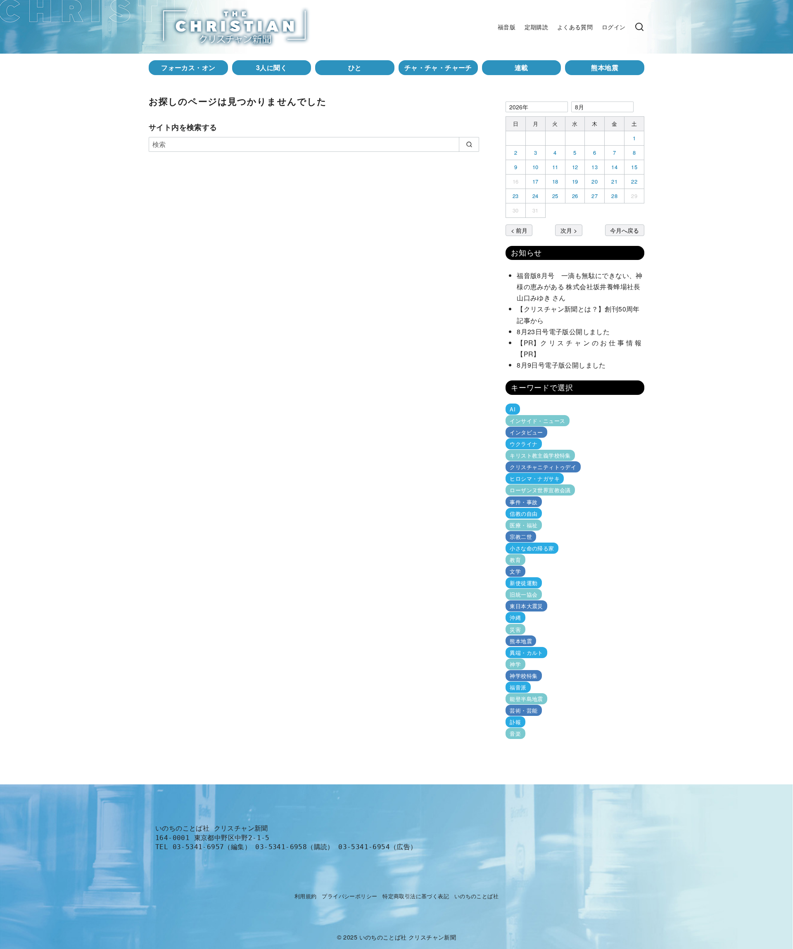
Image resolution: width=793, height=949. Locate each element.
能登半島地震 (526, 699)
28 (614, 196)
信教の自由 (523, 513)
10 (535, 167)
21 (614, 181)
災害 (515, 629)
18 (555, 181)
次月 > (568, 230)
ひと (355, 67)
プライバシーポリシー (349, 896)
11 (555, 167)
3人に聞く (271, 67)
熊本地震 (604, 67)
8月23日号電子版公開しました (563, 331)
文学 (515, 571)
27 (594, 196)
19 (575, 181)
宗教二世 (521, 537)
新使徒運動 (523, 583)
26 (575, 196)
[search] (469, 144)
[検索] (639, 27)
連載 (521, 67)
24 (535, 196)
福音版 (506, 26)
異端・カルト (526, 652)
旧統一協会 (523, 594)
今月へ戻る (624, 230)
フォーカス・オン (188, 67)
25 (555, 196)
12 (575, 167)
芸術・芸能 (523, 710)
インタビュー (526, 432)
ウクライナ (523, 444)
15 (634, 167)
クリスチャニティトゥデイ (543, 467)
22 (634, 181)
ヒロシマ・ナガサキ (535, 478)
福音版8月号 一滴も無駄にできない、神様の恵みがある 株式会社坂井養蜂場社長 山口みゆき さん (582, 286)
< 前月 (519, 230)
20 (594, 181)
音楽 (515, 733)
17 (535, 181)
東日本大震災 (526, 606)
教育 (515, 560)
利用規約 (305, 896)
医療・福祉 (523, 525)
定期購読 (536, 26)
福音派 (518, 687)
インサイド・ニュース (537, 421)
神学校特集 (523, 676)
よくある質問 (575, 26)
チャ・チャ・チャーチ (438, 67)
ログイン (614, 26)
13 (594, 167)
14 (614, 167)
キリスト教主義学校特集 (540, 455)
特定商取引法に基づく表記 (415, 896)
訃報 (515, 722)
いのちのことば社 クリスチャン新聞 (407, 936)
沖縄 (515, 617)
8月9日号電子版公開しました (561, 365)
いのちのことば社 (476, 896)
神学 (515, 664)
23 (516, 196)
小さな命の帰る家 (532, 548)
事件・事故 (523, 501)
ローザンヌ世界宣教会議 (540, 490)
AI (512, 409)
